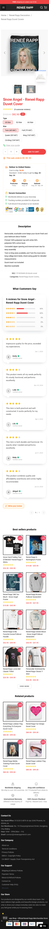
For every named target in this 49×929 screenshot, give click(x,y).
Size (4, 126)
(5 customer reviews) (22, 109)
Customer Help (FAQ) (10, 885)
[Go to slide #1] (18, 89)
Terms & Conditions (9, 849)
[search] (41, 7)
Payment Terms (8, 874)
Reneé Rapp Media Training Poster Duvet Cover (11, 763)
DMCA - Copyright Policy (11, 856)
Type (5, 118)
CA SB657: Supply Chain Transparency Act (18, 859)
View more (24, 686)
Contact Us (6, 881)
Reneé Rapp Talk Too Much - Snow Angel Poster (11, 596)
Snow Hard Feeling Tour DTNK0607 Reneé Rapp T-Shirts (13, 559)
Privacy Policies (8, 852)
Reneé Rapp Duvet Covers (12, 19)
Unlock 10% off (5, 918)
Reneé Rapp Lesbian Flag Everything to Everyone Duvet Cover (13, 726)
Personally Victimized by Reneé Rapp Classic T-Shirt (35, 671)
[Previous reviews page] (31, 512)
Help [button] (44, 926)
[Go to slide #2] (31, 89)
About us (5, 845)
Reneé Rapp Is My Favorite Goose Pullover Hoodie (12, 634)
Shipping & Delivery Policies (12, 871)
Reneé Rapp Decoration (19, 15)
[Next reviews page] (43, 512)
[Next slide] (44, 52)
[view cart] (45, 7)
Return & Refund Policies (11, 878)
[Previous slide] (5, 52)
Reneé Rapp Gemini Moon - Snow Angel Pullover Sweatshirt (36, 634)
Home (3, 15)
